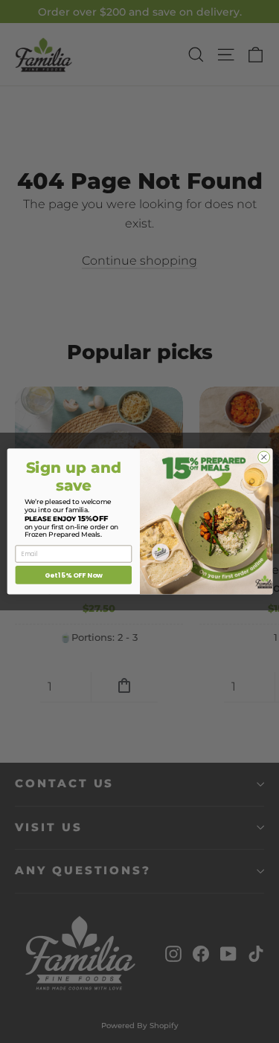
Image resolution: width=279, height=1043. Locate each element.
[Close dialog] (263, 457)
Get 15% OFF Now (73, 575)
